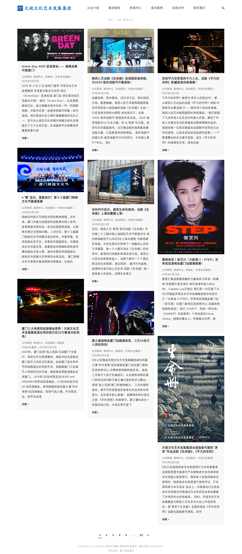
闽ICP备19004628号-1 (151, 546)
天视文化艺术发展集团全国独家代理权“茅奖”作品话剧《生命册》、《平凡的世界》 (190, 449)
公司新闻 (27, 76)
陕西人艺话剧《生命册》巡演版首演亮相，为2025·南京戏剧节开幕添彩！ (120, 80)
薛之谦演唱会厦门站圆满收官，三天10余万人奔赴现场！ (121, 342)
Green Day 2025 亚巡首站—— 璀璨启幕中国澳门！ (49, 68)
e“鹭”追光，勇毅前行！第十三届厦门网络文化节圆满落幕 (50, 199)
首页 (110, 19)
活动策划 (120, 88)
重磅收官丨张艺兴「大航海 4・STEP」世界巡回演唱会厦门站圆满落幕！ (190, 261)
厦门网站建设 (127, 551)
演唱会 (49, 76)
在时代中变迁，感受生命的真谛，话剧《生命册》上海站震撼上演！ (120, 211)
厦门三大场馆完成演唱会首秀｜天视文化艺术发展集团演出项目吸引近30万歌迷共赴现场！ (51, 332)
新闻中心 (38, 76)
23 (141, 535)
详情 (24, 138)
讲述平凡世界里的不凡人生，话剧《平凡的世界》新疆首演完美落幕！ (190, 80)
